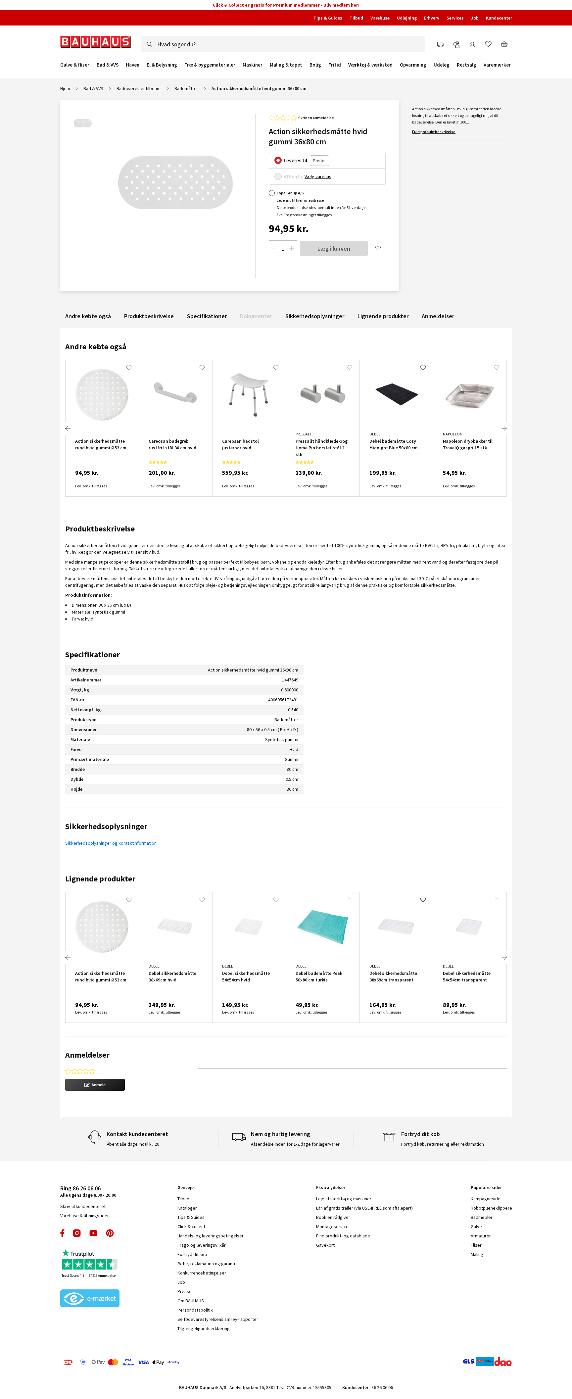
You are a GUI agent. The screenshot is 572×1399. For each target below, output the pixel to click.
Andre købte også (88, 316)
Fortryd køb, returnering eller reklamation (442, 1144)
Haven (132, 65)
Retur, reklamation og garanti (206, 1264)
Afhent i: (293, 176)
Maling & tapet (286, 65)
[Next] (504, 428)
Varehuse (380, 18)
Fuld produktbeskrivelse (433, 131)
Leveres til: (296, 160)
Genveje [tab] (185, 1187)
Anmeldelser (438, 316)
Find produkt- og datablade (343, 1236)
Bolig (315, 65)
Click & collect (191, 1226)
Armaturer (481, 1236)
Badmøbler (482, 1217)
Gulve (476, 1226)
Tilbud (356, 18)
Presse (184, 1291)
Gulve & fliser (74, 65)
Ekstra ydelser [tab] (330, 1187)
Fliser (476, 1245)
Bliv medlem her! (341, 5)
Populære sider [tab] (486, 1187)
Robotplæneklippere (491, 1208)
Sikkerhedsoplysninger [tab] (106, 826)
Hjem (65, 88)
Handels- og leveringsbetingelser (210, 1236)
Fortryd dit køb (192, 1254)
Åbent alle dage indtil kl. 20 (133, 1144)
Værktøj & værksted (370, 65)
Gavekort (325, 1245)
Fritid (334, 65)
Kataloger (187, 1208)
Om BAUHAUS (190, 1301)
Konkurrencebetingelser (201, 1273)
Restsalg (466, 65)
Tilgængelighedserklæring (203, 1328)
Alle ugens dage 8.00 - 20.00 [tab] (88, 1191)
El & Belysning (162, 65)
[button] (95, 1085)
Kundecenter (499, 18)
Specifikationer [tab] (92, 654)
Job (475, 18)
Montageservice (332, 1226)
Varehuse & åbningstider (84, 1216)
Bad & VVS (108, 65)
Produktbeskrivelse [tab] (100, 529)
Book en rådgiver (333, 1217)
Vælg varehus (318, 176)
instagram (76, 1233)
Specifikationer (207, 316)
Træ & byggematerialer (209, 65)
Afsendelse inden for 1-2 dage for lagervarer (295, 1144)
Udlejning (407, 18)
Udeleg (442, 65)
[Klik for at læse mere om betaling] (161, 1362)
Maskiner (252, 65)
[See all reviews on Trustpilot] (90, 1260)
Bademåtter (186, 88)
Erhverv (431, 18)
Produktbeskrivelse (149, 316)
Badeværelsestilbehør (139, 88)
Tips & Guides (327, 18)
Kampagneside (486, 1199)
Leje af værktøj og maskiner (343, 1199)
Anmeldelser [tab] (87, 1055)
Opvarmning (413, 65)
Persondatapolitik (195, 1310)
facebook (62, 1233)
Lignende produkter (383, 316)
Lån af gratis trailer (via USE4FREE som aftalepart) (364, 1208)
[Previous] (68, 428)
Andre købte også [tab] (95, 346)
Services (455, 18)
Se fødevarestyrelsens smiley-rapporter (217, 1319)
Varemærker (497, 65)
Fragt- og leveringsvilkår (201, 1245)
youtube (93, 1233)
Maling (477, 1254)
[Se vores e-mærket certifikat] (90, 1299)
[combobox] (283, 44)
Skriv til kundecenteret (83, 1206)
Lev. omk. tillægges (91, 485)
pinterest (110, 1233)
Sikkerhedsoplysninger (314, 316)
